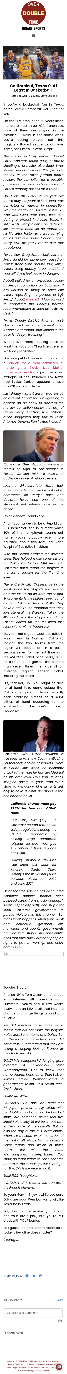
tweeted (32, 299)
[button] (33, 36)
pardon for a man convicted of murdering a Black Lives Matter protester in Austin (33, 368)
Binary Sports (33, 28)
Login (59, 1300)
